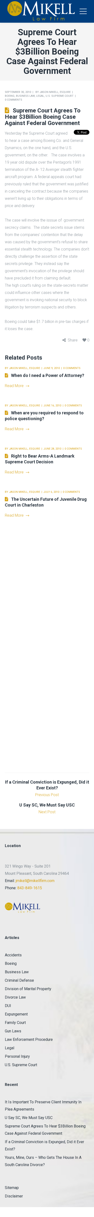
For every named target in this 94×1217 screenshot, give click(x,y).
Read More (14, 385)
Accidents (13, 955)
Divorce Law (15, 997)
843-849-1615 (29, 888)
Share (73, 340)
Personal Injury (17, 1056)
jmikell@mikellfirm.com (35, 880)
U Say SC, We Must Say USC (29, 1117)
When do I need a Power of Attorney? (47, 375)
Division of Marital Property (28, 989)
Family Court (15, 1022)
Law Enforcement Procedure (29, 1039)
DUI (8, 1005)
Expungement (16, 1014)
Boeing (9, 95)
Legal (40, 95)
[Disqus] (47, 586)
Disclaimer (14, 1196)
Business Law (25, 95)
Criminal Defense (19, 980)
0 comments (13, 99)
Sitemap (12, 1187)
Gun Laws (13, 1031)
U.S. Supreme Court (60, 95)
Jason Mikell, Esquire (55, 92)
